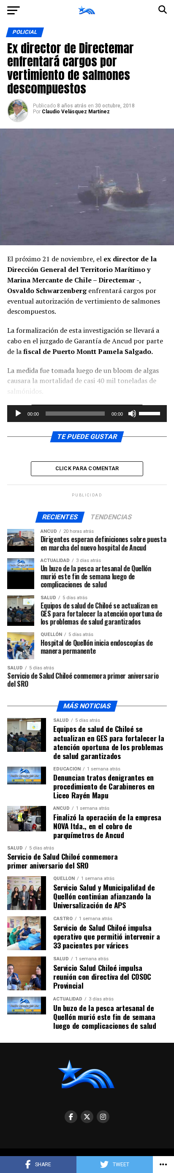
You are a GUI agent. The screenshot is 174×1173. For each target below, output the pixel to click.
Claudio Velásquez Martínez (76, 112)
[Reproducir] (18, 413)
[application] (87, 413)
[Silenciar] (132, 413)
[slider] (151, 412)
